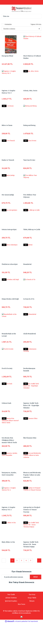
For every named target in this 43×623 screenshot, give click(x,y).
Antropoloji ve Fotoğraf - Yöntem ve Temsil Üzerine (32, 509)
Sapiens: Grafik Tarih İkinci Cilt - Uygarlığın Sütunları (31, 405)
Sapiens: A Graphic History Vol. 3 (8, 91)
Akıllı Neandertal (29, 334)
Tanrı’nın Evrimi (29, 160)
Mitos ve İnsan (7, 125)
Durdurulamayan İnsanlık (29, 369)
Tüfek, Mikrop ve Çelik (31, 229)
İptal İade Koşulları (11, 601)
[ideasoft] (9, 621)
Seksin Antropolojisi (9, 229)
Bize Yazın (21, 604)
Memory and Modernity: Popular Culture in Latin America (32, 474)
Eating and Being (29, 125)
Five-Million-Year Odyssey (29, 196)
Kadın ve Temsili (8, 160)
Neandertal (27, 264)
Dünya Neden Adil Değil (10, 299)
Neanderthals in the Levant (9, 335)
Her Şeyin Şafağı (8, 195)
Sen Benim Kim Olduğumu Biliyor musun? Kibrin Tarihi (9, 440)
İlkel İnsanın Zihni (29, 438)
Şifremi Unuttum (11, 598)
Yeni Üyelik (11, 594)
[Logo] (21, 9)
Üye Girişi (32, 594)
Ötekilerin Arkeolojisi (10, 264)
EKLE (35, 577)
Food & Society (7, 368)
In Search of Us (28, 299)
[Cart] (39, 2)
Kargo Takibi (32, 598)
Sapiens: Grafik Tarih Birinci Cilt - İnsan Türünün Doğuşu (30, 544)
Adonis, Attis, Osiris (30, 90)
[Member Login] (21, 2)
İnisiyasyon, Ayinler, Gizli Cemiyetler (9, 473)
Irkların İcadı (6, 403)
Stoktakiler (8, 24)
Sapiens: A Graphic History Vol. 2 (8, 508)
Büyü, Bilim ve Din (8, 542)
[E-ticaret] (21, 621)
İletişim (31, 601)
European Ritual (7, 56)
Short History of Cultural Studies (32, 57)
